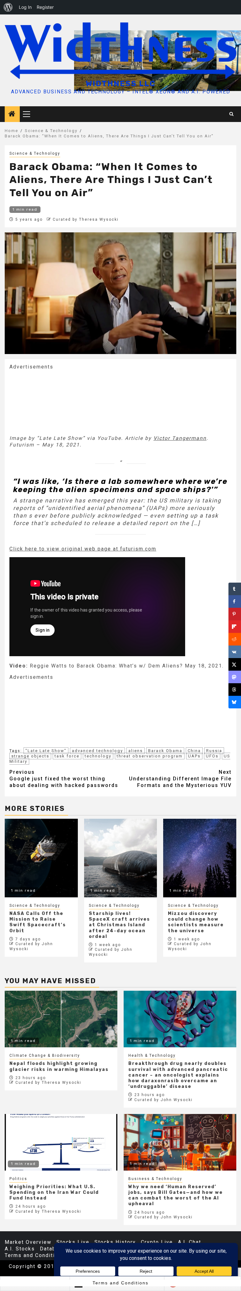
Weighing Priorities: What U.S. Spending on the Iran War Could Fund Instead (54, 1192)
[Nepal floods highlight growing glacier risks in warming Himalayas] (61, 1019)
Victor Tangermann (179, 438)
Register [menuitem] (45, 7)
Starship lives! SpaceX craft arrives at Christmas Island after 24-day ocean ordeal (119, 925)
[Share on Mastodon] (234, 677)
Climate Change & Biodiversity (44, 1055)
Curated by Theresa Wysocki (86, 219)
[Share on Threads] (234, 689)
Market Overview (28, 1242)
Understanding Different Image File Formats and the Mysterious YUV (180, 778)
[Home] (12, 114)
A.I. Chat (189, 1242)
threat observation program (150, 756)
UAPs (194, 756)
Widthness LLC (121, 83)
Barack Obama (165, 750)
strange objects (30, 756)
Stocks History (115, 1242)
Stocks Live (72, 1242)
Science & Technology (34, 153)
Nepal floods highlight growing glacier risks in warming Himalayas (59, 1066)
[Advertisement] (56, 401)
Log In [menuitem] (25, 7)
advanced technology (97, 750)
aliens (135, 750)
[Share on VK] (234, 652)
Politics (18, 1179)
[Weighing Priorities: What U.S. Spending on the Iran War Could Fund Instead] (61, 1142)
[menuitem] (8, 7)
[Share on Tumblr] (234, 589)
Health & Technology (152, 1055)
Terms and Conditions (35, 1255)
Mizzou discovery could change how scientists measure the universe (196, 922)
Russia (214, 750)
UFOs (212, 756)
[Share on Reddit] (234, 639)
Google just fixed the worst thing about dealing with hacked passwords (63, 778)
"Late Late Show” (46, 750)
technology (98, 756)
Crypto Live (157, 1242)
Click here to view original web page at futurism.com (82, 549)
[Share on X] (234, 664)
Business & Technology (155, 1179)
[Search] (232, 114)
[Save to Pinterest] (234, 614)
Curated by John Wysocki (163, 1100)
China (194, 750)
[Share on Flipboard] (234, 626)
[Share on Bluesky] (234, 702)
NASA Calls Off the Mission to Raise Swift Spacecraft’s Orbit (37, 922)
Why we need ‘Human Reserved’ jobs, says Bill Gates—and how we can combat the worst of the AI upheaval (175, 1195)
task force (67, 756)
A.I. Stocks (20, 1249)
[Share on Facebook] (234, 601)
